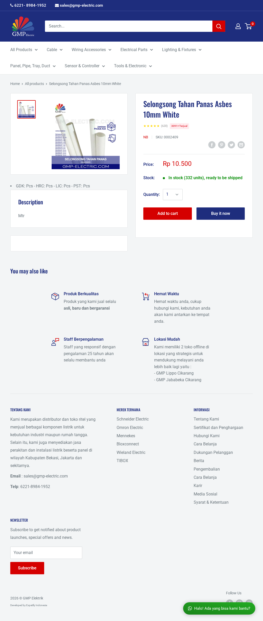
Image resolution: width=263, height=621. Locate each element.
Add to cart (167, 213)
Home (15, 84)
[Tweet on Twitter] (231, 144)
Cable (52, 49)
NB (145, 137)
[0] (248, 26)
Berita (199, 460)
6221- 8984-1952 (29, 5)
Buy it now (220, 213)
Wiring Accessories (89, 49)
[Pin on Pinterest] (221, 144)
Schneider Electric (133, 419)
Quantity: (151, 194)
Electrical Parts (133, 49)
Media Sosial (205, 494)
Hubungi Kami (207, 435)
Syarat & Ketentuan (211, 502)
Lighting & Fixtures (179, 49)
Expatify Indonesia (36, 605)
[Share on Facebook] (211, 144)
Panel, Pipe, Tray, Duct (30, 65)
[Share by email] (241, 144)
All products (34, 84)
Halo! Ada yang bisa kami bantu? (222, 608)
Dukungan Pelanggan (213, 452)
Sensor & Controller (82, 65)
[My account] (238, 26)
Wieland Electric (131, 452)
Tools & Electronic (130, 65)
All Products (21, 49)
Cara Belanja (205, 444)
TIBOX (122, 460)
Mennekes (126, 435)
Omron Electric (130, 427)
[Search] (218, 26)
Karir (198, 485)
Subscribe (27, 568)
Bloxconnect (128, 444)
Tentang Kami (206, 419)
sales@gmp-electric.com (81, 5)
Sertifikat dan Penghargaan (218, 427)
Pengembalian (207, 469)
